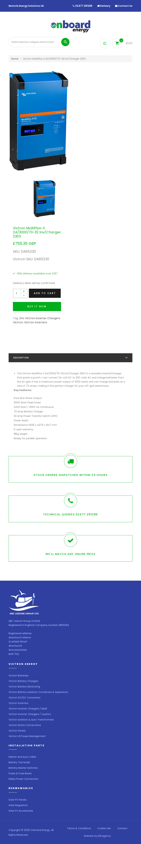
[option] (70, 121)
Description (21, 357)
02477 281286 (83, 6)
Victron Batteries (19, 675)
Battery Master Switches (23, 767)
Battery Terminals (19, 762)
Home (14, 58)
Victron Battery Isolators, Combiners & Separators (38, 692)
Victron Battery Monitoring (24, 686)
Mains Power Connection (23, 779)
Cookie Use (104, 828)
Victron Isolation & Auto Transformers (31, 719)
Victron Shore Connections (25, 725)
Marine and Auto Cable (22, 756)
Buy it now (37, 306)
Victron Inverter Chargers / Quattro (30, 714)
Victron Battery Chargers (23, 681)
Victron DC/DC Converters (24, 697)
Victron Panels (17, 730)
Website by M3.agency (97, 836)
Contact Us (124, 6)
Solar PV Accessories (21, 810)
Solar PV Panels (17, 799)
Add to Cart (45, 293)
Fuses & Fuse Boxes (20, 773)
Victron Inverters (35, 322)
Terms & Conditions (79, 828)
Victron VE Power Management (27, 736)
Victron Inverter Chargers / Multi (28, 708)
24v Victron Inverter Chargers (39, 318)
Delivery (105, 6)
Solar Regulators (18, 805)
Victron (18, 322)
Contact (122, 828)
